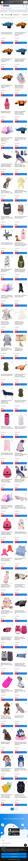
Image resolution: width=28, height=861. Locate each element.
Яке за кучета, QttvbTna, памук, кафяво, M (21, 217)
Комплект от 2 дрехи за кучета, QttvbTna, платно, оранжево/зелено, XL (6, 796)
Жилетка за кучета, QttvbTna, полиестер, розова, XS (20, 638)
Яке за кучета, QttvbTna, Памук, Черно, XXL (21, 296)
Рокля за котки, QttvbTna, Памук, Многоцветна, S (5, 323)
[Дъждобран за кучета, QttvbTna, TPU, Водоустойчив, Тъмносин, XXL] (7, 393)
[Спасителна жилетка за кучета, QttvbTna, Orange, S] (21, 25)
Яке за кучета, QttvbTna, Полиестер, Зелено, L (21, 401)
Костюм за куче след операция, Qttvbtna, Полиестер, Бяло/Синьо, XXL (20, 664)
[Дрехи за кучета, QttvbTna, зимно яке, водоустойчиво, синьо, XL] (21, 156)
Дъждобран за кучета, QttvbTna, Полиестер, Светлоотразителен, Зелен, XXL (20, 270)
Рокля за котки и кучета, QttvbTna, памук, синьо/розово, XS (21, 743)
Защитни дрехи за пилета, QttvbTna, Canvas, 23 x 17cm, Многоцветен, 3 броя (20, 86)
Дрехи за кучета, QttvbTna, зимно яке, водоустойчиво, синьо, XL (20, 165)
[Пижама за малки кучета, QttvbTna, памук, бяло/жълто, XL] (21, 182)
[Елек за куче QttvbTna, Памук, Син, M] (21, 550)
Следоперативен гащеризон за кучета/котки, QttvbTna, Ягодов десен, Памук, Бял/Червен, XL (21, 507)
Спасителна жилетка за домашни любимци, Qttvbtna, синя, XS (20, 60)
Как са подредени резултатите (7, 17)
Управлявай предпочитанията (14, 859)
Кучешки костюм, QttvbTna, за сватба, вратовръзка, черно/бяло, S (6, 717)
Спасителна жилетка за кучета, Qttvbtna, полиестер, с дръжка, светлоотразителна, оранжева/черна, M (20, 375)
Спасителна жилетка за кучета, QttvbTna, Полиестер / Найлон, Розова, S (6, 480)
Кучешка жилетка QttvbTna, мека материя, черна (7, 218)
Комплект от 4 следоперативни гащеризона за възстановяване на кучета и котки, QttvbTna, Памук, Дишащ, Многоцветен (20, 349)
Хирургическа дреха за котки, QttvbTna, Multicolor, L (6, 270)
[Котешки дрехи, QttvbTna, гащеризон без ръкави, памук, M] (21, 445)
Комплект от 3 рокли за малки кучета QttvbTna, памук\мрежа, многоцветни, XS (7, 507)
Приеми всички (14, 854)
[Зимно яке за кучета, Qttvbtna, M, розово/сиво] (7, 419)
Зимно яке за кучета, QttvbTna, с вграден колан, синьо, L (20, 480)
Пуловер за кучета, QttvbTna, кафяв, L (5, 743)
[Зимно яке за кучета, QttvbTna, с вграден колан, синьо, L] (21, 472)
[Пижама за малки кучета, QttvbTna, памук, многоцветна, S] (7, 603)
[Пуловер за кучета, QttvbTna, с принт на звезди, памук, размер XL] (21, 787)
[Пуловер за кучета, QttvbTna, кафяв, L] (7, 734)
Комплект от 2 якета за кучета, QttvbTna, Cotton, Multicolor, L (6, 559)
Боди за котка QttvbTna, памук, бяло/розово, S (21, 427)
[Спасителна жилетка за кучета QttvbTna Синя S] (7, 25)
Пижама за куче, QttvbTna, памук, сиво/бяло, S (20, 691)
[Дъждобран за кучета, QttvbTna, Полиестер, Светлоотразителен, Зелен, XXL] (21, 261)
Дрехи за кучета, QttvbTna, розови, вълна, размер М (7, 691)
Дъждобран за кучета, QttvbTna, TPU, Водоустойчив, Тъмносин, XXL (6, 402)
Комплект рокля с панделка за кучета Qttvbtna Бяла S (19, 323)
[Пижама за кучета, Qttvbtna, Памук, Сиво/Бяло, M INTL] (7, 340)
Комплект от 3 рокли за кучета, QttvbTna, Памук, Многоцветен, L (7, 296)
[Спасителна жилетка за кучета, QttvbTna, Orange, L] (7, 77)
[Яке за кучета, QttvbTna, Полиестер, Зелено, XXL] (7, 366)
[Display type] (2, 15)
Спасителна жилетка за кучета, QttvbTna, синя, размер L (20, 139)
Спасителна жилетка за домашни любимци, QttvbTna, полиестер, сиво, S (6, 165)
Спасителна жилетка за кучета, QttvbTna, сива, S (7, 243)
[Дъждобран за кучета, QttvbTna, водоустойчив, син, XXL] (21, 761)
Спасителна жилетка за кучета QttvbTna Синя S (6, 33)
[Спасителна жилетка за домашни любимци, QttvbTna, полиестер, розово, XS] (7, 629)
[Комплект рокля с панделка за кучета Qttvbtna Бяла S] (21, 314)
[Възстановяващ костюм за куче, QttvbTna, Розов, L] (7, 445)
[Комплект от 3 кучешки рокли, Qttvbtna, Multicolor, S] (7, 130)
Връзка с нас (4, 845)
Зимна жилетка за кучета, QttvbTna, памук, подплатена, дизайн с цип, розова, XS (21, 244)
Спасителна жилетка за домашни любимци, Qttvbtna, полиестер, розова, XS (6, 533)
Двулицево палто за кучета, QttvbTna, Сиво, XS (6, 664)
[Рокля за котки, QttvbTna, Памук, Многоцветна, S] (7, 314)
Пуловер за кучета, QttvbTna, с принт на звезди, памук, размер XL (21, 796)
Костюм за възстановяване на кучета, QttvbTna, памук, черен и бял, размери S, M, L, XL (7, 191)
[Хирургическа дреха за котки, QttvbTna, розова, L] (21, 524)
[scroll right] (25, 14)
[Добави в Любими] (12, 20)
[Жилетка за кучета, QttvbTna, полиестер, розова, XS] (21, 629)
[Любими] (23, 5)
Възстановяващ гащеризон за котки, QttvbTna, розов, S (6, 586)
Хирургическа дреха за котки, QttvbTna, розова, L (21, 533)
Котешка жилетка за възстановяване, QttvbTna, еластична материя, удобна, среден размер (21, 586)
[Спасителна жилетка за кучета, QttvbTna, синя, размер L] (21, 130)
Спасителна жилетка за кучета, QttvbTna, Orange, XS (6, 60)
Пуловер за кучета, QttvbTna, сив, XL (19, 716)
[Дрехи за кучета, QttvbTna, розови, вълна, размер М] (7, 682)
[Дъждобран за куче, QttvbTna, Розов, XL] (7, 104)
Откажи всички (14, 856)
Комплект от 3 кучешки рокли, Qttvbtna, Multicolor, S (6, 139)
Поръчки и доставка (6, 843)
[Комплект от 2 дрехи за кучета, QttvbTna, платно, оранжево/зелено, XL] (7, 787)
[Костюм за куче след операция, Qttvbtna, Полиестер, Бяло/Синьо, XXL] (21, 655)
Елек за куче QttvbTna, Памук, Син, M (20, 559)
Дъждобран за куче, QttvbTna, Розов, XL (6, 112)
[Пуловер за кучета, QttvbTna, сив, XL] (21, 708)
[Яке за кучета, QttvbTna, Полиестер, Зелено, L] (21, 393)
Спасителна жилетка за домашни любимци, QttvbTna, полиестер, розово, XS (6, 638)
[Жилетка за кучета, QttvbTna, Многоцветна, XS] (21, 603)
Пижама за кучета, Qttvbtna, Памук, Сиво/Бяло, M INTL (6, 349)
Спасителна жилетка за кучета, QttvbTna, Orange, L (6, 86)
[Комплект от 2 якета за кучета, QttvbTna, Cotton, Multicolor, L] (7, 550)
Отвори (25, 2)
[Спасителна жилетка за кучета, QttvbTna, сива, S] (7, 235)
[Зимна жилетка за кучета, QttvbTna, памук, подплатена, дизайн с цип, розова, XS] (21, 235)
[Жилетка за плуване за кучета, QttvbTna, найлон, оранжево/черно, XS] (21, 104)
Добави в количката (8, 42)
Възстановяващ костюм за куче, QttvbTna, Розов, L (7, 454)
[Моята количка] (26, 5)
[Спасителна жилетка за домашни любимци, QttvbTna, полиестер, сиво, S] (7, 156)
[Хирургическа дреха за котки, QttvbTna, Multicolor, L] (7, 261)
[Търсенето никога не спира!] (6, 5)
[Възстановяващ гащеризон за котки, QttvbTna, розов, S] (7, 577)
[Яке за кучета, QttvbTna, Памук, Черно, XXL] (21, 288)
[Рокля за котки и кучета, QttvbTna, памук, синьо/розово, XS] (21, 734)
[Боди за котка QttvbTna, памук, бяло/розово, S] (21, 419)
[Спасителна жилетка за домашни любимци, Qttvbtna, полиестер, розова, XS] (7, 524)
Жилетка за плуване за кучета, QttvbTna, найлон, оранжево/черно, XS (20, 113)
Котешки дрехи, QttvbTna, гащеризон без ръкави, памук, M (21, 454)
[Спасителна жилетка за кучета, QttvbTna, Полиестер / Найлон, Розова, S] (7, 472)
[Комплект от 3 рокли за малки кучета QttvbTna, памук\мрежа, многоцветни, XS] (7, 498)
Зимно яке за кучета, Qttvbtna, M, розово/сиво (7, 427)
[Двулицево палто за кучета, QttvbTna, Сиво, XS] (7, 655)
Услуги (3, 840)
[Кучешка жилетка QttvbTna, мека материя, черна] (7, 209)
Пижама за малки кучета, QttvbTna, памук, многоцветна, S (7, 612)
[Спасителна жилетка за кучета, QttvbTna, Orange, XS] (7, 51)
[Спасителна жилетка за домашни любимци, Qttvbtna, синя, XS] (21, 51)
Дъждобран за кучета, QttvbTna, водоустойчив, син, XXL (21, 770)
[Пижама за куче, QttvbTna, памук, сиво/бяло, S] (21, 682)
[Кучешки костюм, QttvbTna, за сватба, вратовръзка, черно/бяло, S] (7, 708)
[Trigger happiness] (1, 5)
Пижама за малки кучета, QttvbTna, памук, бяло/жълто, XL (21, 191)
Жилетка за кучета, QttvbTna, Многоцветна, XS (21, 612)
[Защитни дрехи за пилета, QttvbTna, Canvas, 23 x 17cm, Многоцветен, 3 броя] (21, 77)
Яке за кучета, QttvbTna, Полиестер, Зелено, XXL (7, 375)
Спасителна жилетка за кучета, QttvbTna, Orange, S (20, 34)
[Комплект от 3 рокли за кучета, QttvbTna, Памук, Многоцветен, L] (7, 288)
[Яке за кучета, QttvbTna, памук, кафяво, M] (21, 209)
